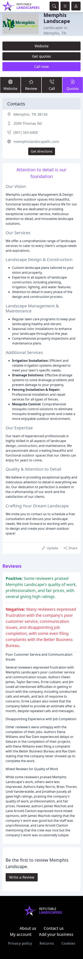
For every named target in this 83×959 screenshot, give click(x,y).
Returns (46, 943)
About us (28, 928)
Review (31, 88)
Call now (41, 66)
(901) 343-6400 (25, 132)
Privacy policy (20, 943)
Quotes (72, 88)
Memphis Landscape (57, 17)
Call (52, 88)
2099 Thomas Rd (27, 123)
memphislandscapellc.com (36, 141)
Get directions (41, 151)
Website (42, 46)
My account (20, 934)
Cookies (68, 943)
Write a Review (21, 877)
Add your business (56, 934)
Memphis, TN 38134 (30, 114)
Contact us (54, 928)
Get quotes (41, 56)
